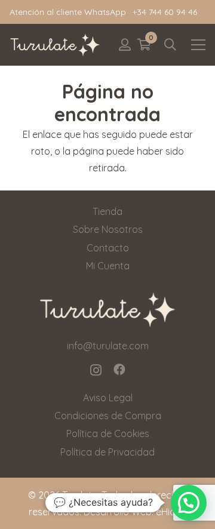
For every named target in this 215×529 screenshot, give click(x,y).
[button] (170, 45)
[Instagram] (96, 370)
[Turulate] (55, 45)
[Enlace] (125, 44)
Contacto (108, 248)
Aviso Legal (108, 398)
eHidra (170, 512)
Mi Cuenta (108, 266)
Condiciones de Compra (107, 416)
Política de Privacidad (107, 452)
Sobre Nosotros (108, 229)
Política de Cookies (107, 433)
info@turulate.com (108, 346)
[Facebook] (119, 370)
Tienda (107, 211)
